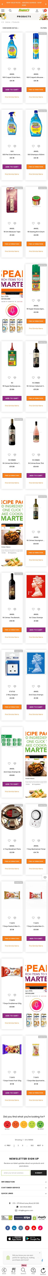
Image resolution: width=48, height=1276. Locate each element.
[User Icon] (37, 10)
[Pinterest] (27, 1228)
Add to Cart (12, 89)
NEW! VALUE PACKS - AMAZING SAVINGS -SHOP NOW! (24, 4)
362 (32, 1145)
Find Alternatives (36, 90)
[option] (24, 4)
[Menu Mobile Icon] (2, 10)
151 (12, 383)
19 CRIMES (36, 383)
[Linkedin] (14, 1228)
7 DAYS (12, 923)
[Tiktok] (40, 1228)
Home (7, 22)
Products (15, 22)
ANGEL (12, 74)
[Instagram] (20, 1228)
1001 (12, 151)
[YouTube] (33, 1228)
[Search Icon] (13, 10)
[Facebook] (7, 1228)
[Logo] (24, 10)
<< (2, 22)
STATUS (12, 691)
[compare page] (45, 877)
